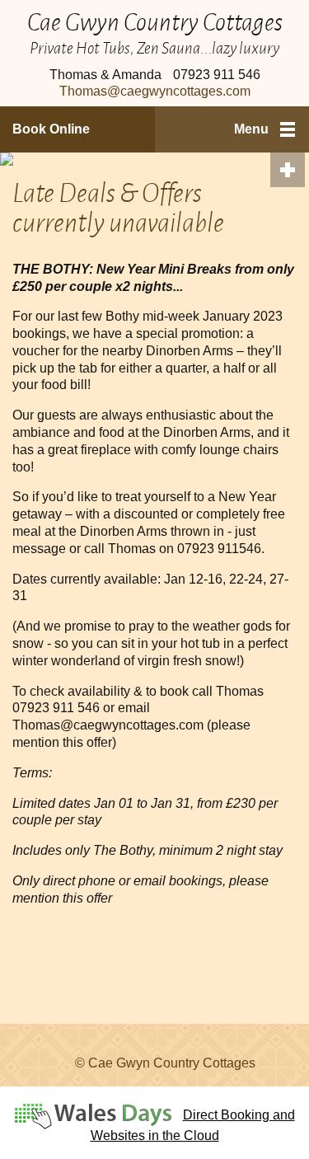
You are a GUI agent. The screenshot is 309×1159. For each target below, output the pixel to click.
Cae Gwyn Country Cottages (155, 21)
